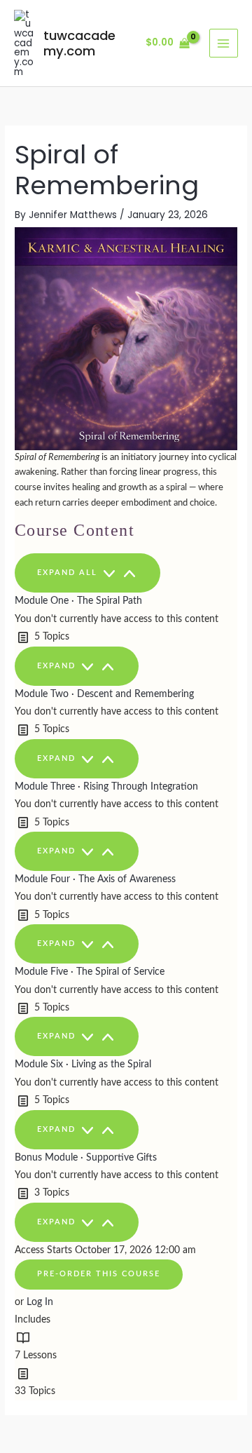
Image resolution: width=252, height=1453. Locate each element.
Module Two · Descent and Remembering (104, 694)
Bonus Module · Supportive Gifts (86, 1158)
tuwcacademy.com (79, 43)
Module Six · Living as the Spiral (83, 1064)
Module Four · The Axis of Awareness (95, 879)
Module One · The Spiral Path (78, 601)
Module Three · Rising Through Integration (106, 787)
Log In (40, 1302)
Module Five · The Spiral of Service (89, 972)
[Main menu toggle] (223, 43)
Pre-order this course (98, 1274)
